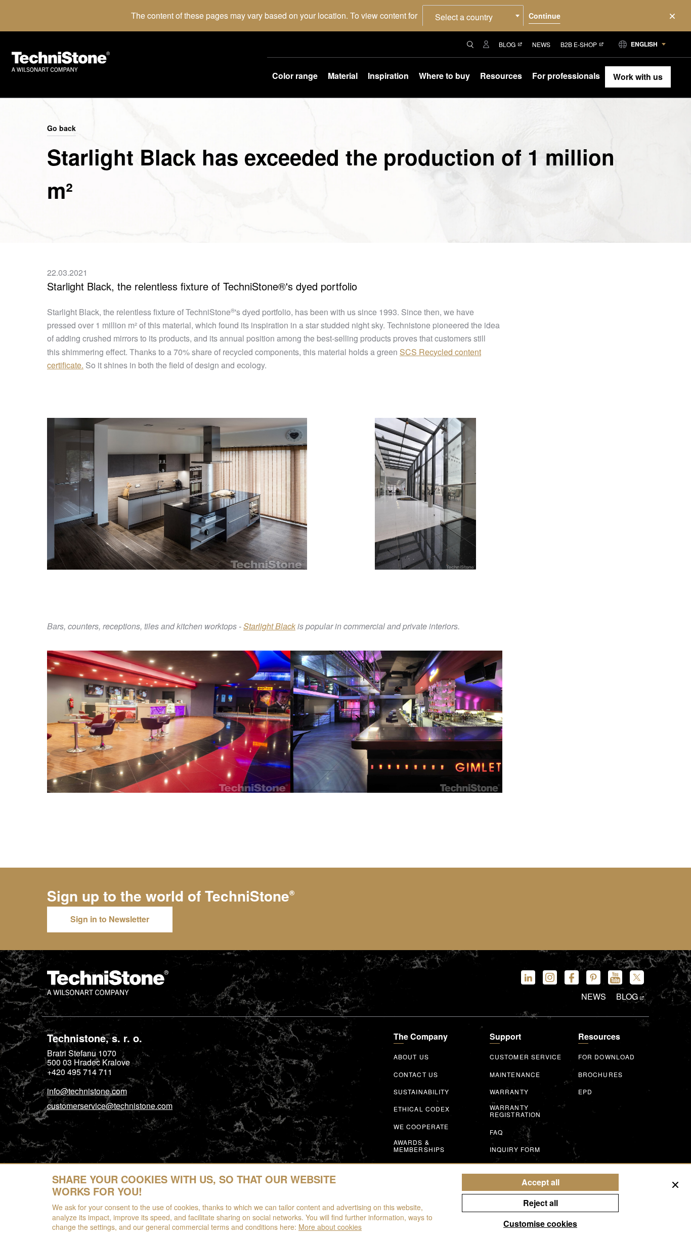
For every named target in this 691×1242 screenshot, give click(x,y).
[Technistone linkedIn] (528, 977)
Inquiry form (515, 1149)
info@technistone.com (87, 1092)
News (541, 44)
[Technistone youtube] (615, 977)
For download (606, 1056)
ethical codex (422, 1108)
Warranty (509, 1091)
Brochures (600, 1074)
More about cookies (330, 1227)
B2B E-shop (578, 44)
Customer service (526, 1056)
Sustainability (421, 1091)
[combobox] (473, 16)
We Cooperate (421, 1126)
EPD (585, 1091)
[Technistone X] (637, 977)
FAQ (496, 1132)
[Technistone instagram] (550, 977)
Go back (61, 128)
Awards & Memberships (419, 1146)
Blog (507, 44)
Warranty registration (515, 1111)
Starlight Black (269, 626)
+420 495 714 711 (79, 1072)
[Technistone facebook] (572, 977)
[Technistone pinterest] (593, 977)
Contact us (416, 1074)
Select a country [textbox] (464, 17)
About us (411, 1056)
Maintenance (515, 1074)
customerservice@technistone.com (109, 1106)
